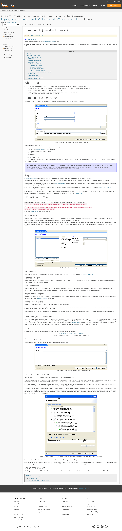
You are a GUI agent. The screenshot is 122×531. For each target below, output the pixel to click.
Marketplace (65, 514)
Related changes (8, 55)
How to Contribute (67, 506)
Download (115, 5)
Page (25, 24)
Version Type (78, 193)
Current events (8, 34)
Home (2, 10)
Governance (17, 511)
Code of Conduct (18, 514)
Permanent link (8, 48)
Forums (64, 511)
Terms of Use (41, 504)
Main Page (7, 30)
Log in (110, 1)
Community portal (9, 32)
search (14, 22)
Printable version (8, 50)
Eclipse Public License (44, 509)
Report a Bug (65, 501)
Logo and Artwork (18, 517)
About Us (16, 501)
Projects (74, 5)
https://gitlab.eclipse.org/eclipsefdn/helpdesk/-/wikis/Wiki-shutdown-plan (40, 19)
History (49, 24)
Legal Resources (42, 511)
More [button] (102, 5)
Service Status (91, 514)
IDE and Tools (90, 501)
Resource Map (40, 149)
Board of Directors (18, 519)
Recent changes (8, 36)
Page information (9, 46)
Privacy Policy (41, 501)
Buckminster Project (31, 39)
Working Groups (85, 5)
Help (5, 41)
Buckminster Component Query (37, 35)
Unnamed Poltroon (84, 488)
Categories (28, 475)
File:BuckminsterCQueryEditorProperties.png (71, 333)
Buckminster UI (33, 478)
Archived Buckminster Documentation (39, 480)
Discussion (32, 24)
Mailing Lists (65, 509)
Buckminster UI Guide (49, 41)
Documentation (66, 504)
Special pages (8, 52)
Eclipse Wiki (7, 10)
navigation (9, 22)
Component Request (31, 178)
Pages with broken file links (36, 476)
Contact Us (17, 504)
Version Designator (60, 183)
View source (41, 24)
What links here (8, 57)
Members (95, 5)
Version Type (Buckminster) (105, 187)
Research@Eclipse (92, 509)
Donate (16, 506)
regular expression (88, 274)
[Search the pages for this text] (18, 24)
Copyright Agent (42, 506)
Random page (8, 38)
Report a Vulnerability (92, 511)
